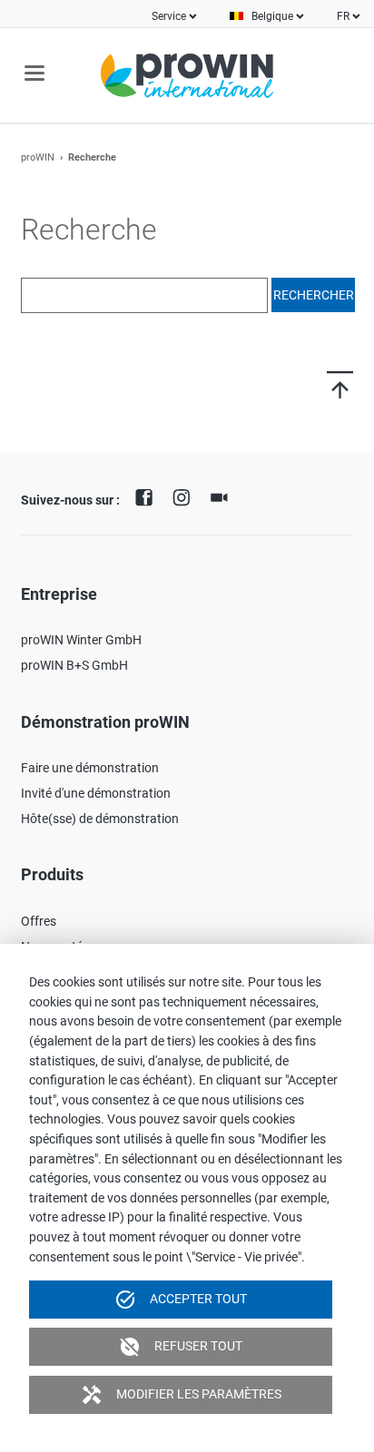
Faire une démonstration (90, 767)
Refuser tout (180, 1347)
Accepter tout (180, 1299)
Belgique (272, 16)
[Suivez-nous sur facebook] (148, 495)
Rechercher (313, 295)
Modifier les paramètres (181, 1395)
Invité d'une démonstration (96, 793)
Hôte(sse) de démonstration (100, 818)
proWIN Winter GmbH (81, 640)
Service (169, 16)
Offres (38, 921)
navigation (34, 73)
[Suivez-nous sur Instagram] (186, 495)
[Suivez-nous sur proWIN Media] (223, 495)
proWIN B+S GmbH (74, 665)
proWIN (37, 157)
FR (343, 16)
